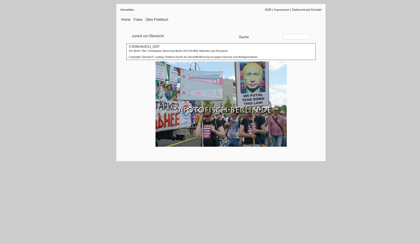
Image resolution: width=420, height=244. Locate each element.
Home (126, 19)
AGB (268, 9)
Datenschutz (300, 9)
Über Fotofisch (156, 19)
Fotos (138, 19)
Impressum (281, 9)
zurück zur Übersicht (148, 36)
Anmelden (127, 9)
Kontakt (316, 9)
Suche (244, 37)
